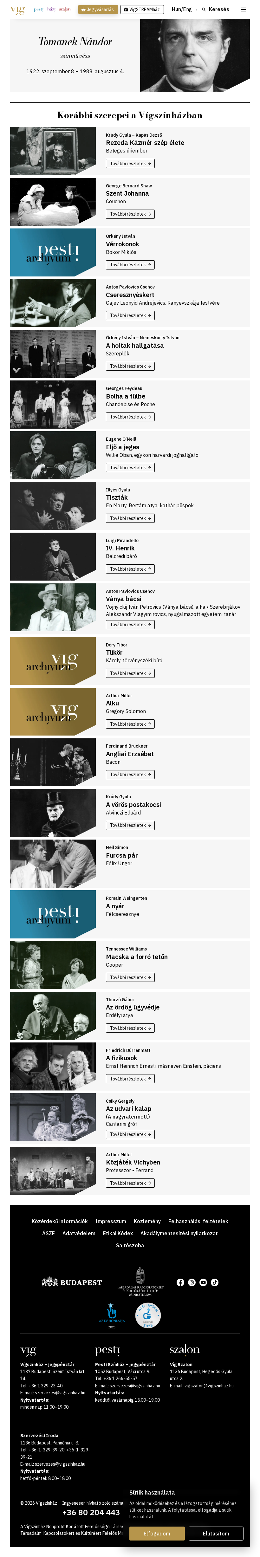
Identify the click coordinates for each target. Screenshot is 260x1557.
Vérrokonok (122, 244)
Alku (112, 703)
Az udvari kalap (129, 1108)
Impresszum (110, 1221)
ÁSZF (48, 1233)
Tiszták (117, 497)
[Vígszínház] (17, 9)
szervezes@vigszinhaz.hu (60, 1393)
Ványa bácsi (123, 598)
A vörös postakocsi (133, 804)
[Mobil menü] (243, 9)
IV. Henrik (120, 548)
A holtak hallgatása (135, 345)
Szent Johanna (127, 193)
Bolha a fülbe (125, 396)
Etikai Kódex (118, 1233)
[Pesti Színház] (38, 9)
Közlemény (147, 1221)
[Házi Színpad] (51, 9)
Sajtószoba (130, 1245)
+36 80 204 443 (91, 1512)
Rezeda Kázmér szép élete (145, 142)
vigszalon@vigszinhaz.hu (209, 1386)
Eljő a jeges (122, 447)
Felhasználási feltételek (198, 1221)
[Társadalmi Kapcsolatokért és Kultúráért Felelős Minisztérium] (140, 1294)
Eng (187, 9)
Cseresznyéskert (130, 294)
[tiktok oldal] (214, 1282)
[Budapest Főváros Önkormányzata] (72, 1285)
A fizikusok (121, 1058)
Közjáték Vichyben (133, 1162)
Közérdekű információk (60, 1221)
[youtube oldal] (203, 1282)
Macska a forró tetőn (137, 956)
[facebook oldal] (180, 1282)
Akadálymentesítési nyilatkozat (179, 1233)
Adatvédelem (78, 1233)
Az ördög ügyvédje (132, 1007)
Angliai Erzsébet (130, 753)
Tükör (114, 652)
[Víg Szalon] (65, 9)
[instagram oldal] (192, 1282)
